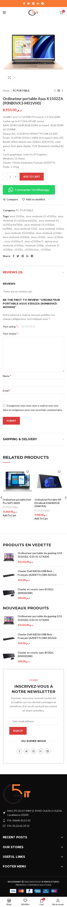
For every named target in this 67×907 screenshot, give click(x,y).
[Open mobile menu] (4, 12)
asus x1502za (55, 237)
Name (7, 375)
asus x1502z (38, 237)
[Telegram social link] (42, 3)
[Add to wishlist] (27, 471)
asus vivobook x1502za (16, 237)
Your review (10, 333)
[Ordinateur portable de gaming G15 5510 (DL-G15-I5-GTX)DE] (9, 557)
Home (6, 90)
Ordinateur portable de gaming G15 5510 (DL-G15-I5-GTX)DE (40, 554)
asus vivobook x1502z (48, 233)
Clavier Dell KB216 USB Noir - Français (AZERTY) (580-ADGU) (37, 572)
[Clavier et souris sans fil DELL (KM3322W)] (9, 593)
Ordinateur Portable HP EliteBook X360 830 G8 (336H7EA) (47, 503)
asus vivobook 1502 (25, 228)
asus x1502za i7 (34, 241)
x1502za (45, 249)
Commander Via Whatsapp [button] (32, 189)
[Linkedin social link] (38, 3)
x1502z (18, 249)
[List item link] (33, 820)
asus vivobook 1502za (51, 228)
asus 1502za (17, 216)
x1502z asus (32, 249)
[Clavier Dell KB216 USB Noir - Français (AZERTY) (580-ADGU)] (9, 575)
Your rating (10, 326)
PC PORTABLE (21, 90)
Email (7, 390)
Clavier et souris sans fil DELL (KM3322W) (36, 591)
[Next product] (62, 91)
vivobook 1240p (34, 245)
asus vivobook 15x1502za (19, 233)
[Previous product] (55, 91)
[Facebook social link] (24, 3)
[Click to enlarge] (9, 77)
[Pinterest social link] (33, 3)
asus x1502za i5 (14, 241)
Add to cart (31, 176)
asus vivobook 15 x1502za (41, 216)
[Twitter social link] (28, 3)
